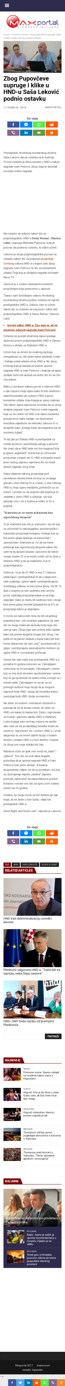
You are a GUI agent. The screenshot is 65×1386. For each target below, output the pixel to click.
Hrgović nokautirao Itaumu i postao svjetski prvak (39, 1114)
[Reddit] (52, 124)
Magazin (27, 1129)
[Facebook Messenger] (26, 124)
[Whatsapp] (39, 124)
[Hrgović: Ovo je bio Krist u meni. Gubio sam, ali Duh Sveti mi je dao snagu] (12, 1094)
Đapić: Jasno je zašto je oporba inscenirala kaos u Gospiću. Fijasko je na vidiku (41, 1239)
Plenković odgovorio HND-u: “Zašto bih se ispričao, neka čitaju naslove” (31, 971)
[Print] (52, 133)
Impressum (43, 1365)
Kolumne (32, 1231)
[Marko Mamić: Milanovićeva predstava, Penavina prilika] (32, 1208)
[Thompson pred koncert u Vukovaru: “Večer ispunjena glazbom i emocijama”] (12, 1154)
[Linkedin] (26, 133)
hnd (16, 864)
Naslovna (28, 1109)
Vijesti (27, 1089)
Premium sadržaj (19, 34)
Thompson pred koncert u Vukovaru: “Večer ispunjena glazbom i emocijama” (38, 1155)
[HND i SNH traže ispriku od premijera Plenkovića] (32, 999)
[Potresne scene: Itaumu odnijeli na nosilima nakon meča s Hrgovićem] (12, 1074)
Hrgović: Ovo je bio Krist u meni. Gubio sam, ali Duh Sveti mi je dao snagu (41, 1095)
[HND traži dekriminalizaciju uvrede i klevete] (32, 897)
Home (6, 34)
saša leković (29, 864)
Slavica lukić (49, 864)
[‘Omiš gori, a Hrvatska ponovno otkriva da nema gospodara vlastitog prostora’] (15, 1256)
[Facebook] (13, 124)
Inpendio (37, 1370)
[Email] (39, 133)
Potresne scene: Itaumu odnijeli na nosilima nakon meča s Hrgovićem (41, 1075)
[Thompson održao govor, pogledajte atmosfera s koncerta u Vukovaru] (12, 1134)
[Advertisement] (32, 203)
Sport (26, 1069)
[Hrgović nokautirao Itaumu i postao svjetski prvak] (12, 1114)
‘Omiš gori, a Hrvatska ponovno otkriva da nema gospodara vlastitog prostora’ (41, 1259)
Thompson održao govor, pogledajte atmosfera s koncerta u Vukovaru (42, 1135)
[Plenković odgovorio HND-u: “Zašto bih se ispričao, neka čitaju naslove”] (32, 948)
